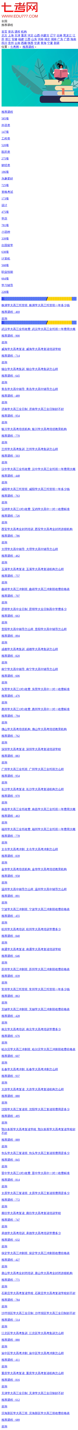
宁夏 (50, 43)
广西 (67, 39)
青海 (43, 43)
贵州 (11, 43)
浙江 (8, 39)
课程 (17, 31)
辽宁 (53, 35)
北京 (4, 35)
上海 (11, 35)
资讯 (11, 31)
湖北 (47, 39)
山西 (37, 35)
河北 (30, 35)
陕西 (30, 43)
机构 (24, 31)
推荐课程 (28, 46)
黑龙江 (67, 35)
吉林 (59, 35)
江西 (27, 39)
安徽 (14, 39)
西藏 (24, 43)
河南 (41, 39)
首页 (4, 31)
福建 (21, 39)
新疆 (56, 43)
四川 (4, 43)
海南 (73, 39)
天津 (17, 35)
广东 (60, 39)
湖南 (54, 39)
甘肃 (37, 43)
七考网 (14, 46)
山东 (34, 39)
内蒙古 (45, 35)
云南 (17, 43)
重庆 (24, 35)
